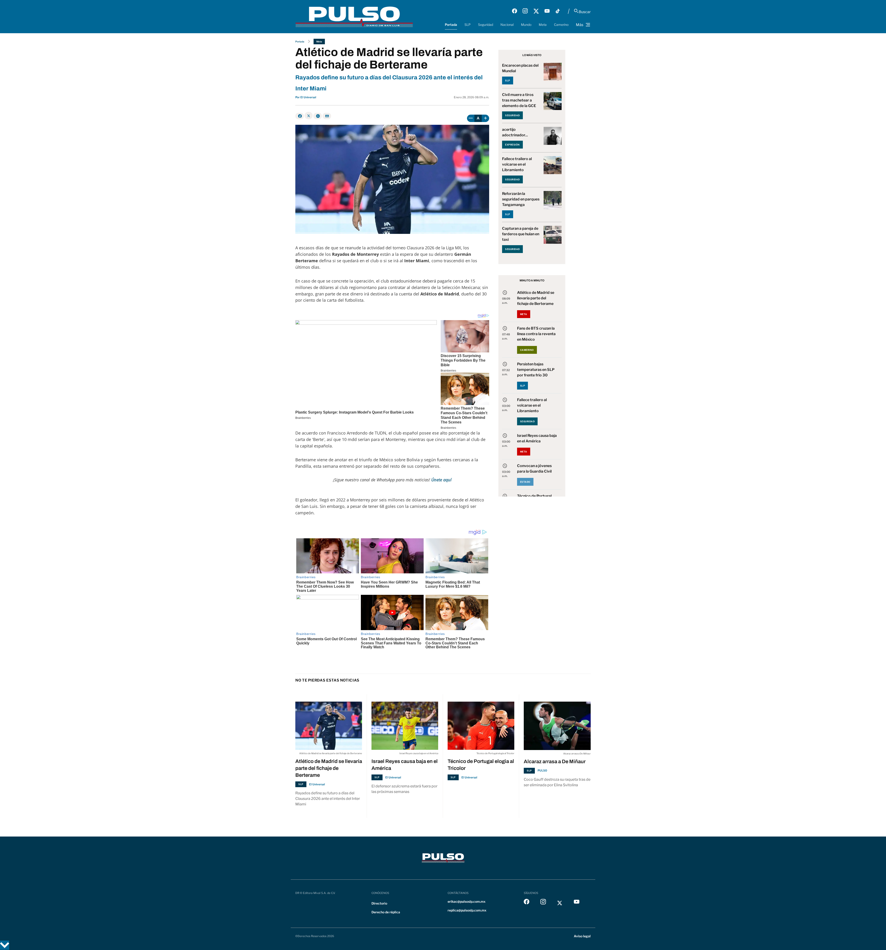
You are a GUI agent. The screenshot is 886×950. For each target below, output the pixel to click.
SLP (467, 25)
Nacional (507, 25)
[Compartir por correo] (327, 116)
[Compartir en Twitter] (309, 115)
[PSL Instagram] (525, 11)
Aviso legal (582, 936)
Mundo (526, 25)
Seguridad (485, 25)
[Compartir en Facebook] (299, 116)
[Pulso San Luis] (354, 16)
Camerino (561, 25)
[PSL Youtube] (547, 11)
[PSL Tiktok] (557, 11)
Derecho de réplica (385, 912)
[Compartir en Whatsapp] (317, 116)
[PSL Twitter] (536, 11)
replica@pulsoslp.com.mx (467, 910)
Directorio (379, 903)
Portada (451, 25)
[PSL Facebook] (514, 11)
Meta (543, 25)
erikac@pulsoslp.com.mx (466, 901)
